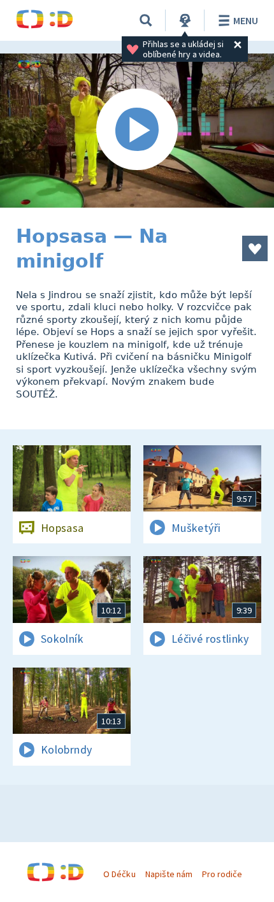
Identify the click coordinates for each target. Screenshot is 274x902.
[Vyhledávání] (146, 20)
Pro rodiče (222, 874)
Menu (245, 20)
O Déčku (119, 874)
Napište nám (168, 874)
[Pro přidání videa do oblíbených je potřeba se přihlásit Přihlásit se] (255, 248)
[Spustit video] (137, 131)
